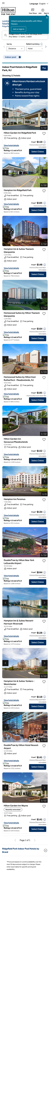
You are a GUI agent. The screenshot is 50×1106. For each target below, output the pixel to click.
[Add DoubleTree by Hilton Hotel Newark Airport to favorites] (44, 746)
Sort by (9, 44)
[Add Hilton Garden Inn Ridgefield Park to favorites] (44, 133)
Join (40, 13)
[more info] (44, 142)
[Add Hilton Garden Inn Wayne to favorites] (44, 806)
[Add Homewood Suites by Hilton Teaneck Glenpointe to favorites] (44, 313)
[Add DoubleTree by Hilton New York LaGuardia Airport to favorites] (44, 561)
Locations (6, 21)
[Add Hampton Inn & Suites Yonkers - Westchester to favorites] (44, 682)
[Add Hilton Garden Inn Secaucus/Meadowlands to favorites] (44, 439)
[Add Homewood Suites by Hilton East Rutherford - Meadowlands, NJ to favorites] (44, 378)
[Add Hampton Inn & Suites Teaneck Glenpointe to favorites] (44, 250)
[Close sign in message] (47, 18)
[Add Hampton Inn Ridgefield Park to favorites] (44, 191)
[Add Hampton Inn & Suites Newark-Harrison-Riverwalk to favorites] (44, 621)
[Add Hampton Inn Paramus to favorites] (44, 500)
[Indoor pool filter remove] (19, 57)
